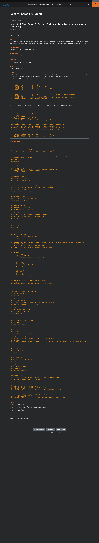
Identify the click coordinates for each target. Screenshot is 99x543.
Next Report (50, 429)
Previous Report (61, 429)
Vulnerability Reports (39, 429)
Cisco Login (95, 0)
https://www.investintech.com (17, 55)
